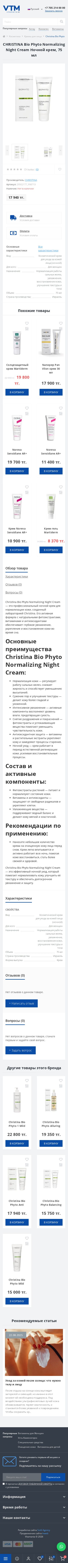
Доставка (26, 216)
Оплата (24, 231)
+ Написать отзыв (21, 1003)
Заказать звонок (54, 10)
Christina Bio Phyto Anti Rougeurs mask (17, 1204)
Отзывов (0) (13, 584)
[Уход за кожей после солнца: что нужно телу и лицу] (34, 1352)
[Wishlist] (59, 169)
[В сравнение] (27, 329)
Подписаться (53, 1477)
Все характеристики (48, 248)
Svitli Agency (43, 1530)
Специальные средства (30, 1442)
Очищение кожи (27, 1446)
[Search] (61, 21)
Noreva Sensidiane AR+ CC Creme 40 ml (17, 453)
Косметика (14, 36)
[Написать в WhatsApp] (61, 1546)
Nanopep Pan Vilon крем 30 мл (51, 368)
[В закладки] (27, 323)
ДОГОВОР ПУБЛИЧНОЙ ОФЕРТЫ (35, 1483)
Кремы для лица (33, 36)
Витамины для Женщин (31, 1433)
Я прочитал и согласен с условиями (35, 1485)
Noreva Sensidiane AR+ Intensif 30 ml (51, 453)
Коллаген (44, 28)
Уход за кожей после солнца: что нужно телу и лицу (33, 1382)
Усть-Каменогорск (27, 1437)
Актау (32, 28)
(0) (37, 169)
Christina (31, 180)
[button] (28, 1558)
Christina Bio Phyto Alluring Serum (51, 1125)
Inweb (45, 1533)
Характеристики (16, 576)
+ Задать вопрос (20, 1050)
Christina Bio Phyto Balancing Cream (51, 1204)
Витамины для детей (49, 1446)
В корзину (17, 392)
